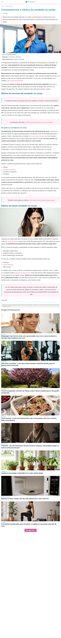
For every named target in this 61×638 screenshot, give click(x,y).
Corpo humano (9, 6)
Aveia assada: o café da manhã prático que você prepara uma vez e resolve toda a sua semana (28, 419)
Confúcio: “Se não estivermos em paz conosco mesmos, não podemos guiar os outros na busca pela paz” (30, 447)
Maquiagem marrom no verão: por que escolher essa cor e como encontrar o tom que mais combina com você (29, 337)
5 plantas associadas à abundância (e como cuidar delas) (22, 473)
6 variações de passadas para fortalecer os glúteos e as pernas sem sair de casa (28, 525)
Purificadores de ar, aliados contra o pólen (42, 200)
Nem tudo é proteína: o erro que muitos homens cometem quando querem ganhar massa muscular (28, 364)
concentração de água (37, 136)
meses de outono (12, 241)
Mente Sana (4, 444)
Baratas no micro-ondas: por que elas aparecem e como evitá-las (25, 498)
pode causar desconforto (14, 80)
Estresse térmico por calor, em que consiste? (39, 122)
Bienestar (3, 361)
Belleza (3, 334)
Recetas (3, 416)
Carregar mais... (30, 530)
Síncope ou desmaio (9, 169)
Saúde (2, 6)
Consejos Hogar (5, 497)
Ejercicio (3, 522)
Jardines (3, 389)
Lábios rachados (8, 264)
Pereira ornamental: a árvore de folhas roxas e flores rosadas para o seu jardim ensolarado (30, 392)
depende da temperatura (22, 273)
